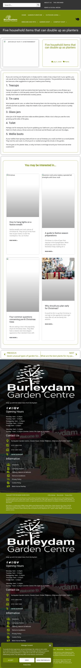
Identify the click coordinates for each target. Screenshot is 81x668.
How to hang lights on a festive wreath (20, 223)
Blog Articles (60, 495)
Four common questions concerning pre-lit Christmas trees (22, 319)
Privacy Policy (27, 664)
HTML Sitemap (51, 495)
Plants (67, 62)
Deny (27, 660)
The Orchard (58, 2)
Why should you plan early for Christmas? (57, 307)
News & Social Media (52, 7)
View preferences (43, 660)
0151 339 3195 (16, 445)
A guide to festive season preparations (56, 234)
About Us (48, 2)
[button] (50, 645)
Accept (10, 660)
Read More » (13, 240)
